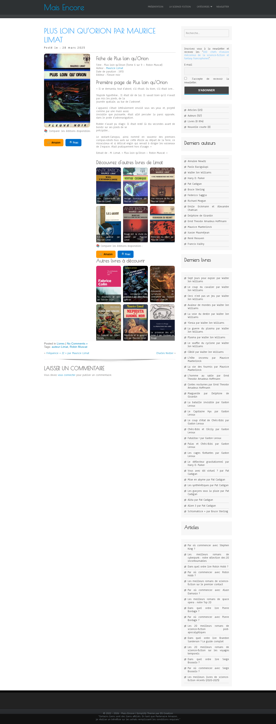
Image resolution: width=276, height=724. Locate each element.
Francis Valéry (196, 244)
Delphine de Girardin (200, 215)
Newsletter (222, 6)
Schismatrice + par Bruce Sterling (208, 511)
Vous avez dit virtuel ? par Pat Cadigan (208, 472)
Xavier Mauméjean (198, 232)
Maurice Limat (114, 68)
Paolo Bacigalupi (198, 167)
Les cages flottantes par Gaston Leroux (208, 454)
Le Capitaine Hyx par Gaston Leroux (208, 413)
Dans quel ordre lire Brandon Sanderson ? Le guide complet (208, 639)
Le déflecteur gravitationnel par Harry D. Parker (208, 463)
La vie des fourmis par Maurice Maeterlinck (208, 368)
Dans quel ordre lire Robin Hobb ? (208, 566)
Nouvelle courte (197, 127)
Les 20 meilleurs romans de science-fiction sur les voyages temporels (208, 650)
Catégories (203, 6)
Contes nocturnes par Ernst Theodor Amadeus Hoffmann (208, 386)
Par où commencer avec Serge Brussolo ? (208, 669)
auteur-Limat (60, 346)
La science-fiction (180, 6)
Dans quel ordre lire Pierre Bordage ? (208, 609)
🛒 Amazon (53, 142)
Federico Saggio (197, 195)
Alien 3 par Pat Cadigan (202, 506)
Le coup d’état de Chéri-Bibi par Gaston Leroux (208, 422)
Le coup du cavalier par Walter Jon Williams (208, 288)
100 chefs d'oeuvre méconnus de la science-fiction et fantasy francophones (206, 55)
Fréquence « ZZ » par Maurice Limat (67, 353)
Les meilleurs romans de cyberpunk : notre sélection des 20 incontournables (208, 558)
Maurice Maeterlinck (200, 227)
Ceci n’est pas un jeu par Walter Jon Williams (208, 297)
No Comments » (77, 343)
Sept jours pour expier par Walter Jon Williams (208, 279)
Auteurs (192, 116)
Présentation (155, 6)
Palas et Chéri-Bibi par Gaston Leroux (208, 445)
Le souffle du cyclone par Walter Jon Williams (208, 344)
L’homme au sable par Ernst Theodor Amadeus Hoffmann (208, 377)
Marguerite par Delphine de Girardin (208, 395)
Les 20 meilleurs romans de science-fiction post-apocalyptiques (208, 629)
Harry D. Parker (196, 178)
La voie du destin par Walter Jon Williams (208, 315)
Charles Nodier (164, 353)
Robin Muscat (78, 346)
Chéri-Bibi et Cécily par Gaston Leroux (208, 430)
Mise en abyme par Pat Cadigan (206, 479)
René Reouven (196, 238)
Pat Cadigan (195, 184)
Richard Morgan (197, 201)
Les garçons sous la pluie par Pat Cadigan (208, 492)
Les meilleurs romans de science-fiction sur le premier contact (208, 582)
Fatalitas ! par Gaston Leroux (204, 438)
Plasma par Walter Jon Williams (206, 337)
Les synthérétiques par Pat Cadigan (208, 485)
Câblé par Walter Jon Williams (205, 352)
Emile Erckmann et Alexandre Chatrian (208, 208)
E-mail (188, 65)
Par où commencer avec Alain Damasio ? (208, 591)
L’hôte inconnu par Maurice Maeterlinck (208, 359)
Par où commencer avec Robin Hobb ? (208, 573)
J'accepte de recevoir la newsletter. (206, 80)
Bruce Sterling (196, 189)
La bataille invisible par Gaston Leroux (208, 404)
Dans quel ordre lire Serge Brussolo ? (208, 660)
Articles (192, 110)
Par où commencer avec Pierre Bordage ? (208, 618)
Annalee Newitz (197, 161)
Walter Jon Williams (199, 172)
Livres (60, 343)
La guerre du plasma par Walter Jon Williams (208, 330)
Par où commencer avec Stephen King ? (208, 547)
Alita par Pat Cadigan (200, 500)
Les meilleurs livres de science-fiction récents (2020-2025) (208, 678)
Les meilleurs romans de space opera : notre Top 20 (208, 600)
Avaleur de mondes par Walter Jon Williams (208, 306)
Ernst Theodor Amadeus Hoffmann (207, 221)
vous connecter (66, 375)
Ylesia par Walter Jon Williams (206, 323)
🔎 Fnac (73, 142)
